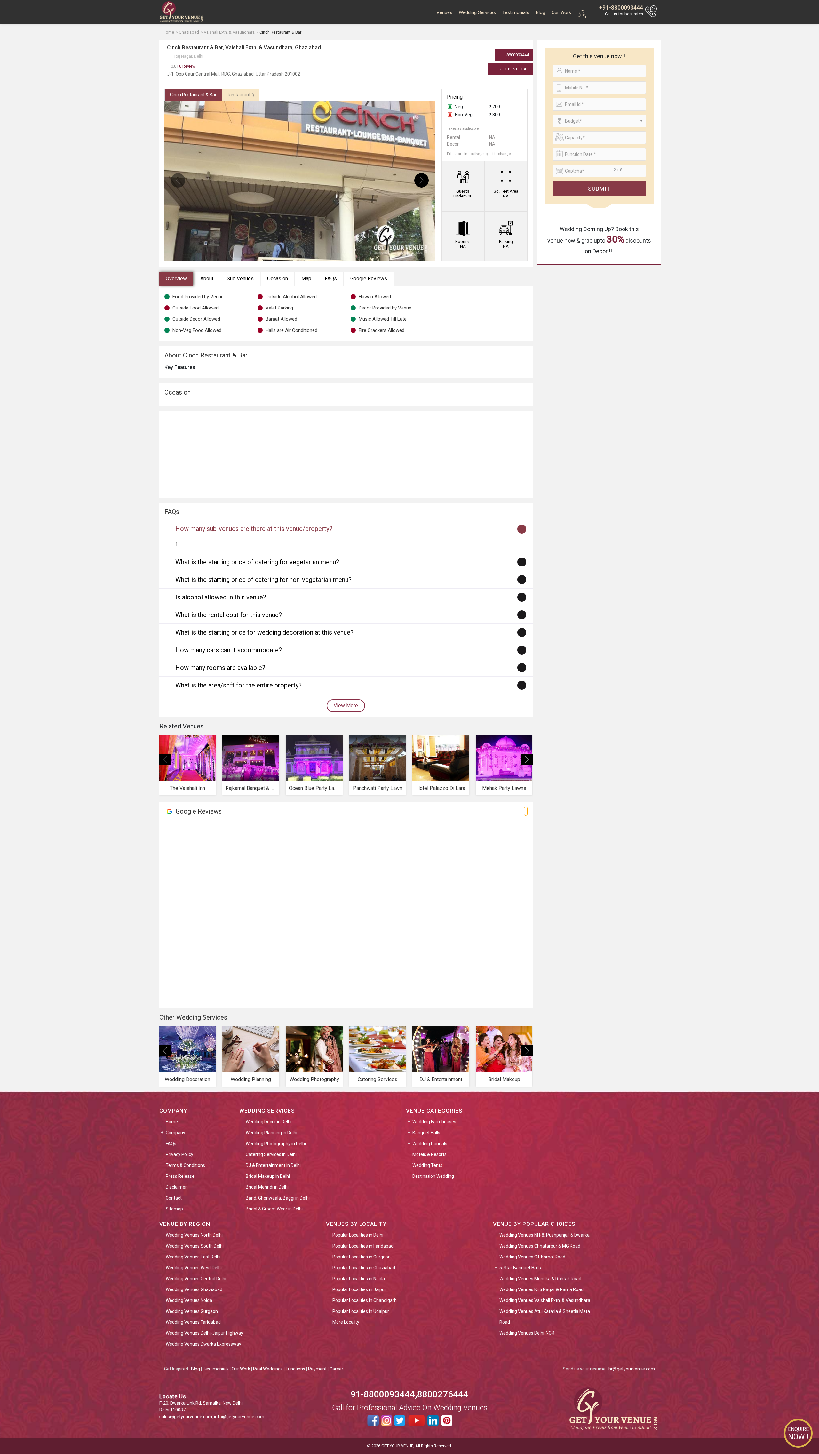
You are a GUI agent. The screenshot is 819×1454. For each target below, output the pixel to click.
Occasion (277, 279)
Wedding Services (477, 12)
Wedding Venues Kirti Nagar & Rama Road (541, 1289)
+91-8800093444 (621, 7)
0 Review (183, 66)
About (206, 279)
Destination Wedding (433, 1176)
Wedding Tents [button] (427, 1165)
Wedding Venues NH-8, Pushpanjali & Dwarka (544, 1235)
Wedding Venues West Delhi (194, 1267)
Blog (540, 12)
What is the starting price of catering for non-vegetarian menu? (263, 579)
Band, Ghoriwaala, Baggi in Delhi (278, 1198)
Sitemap (174, 1208)
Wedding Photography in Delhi (276, 1143)
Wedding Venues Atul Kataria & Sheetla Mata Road (544, 1317)
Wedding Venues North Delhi (194, 1235)
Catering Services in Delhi (271, 1154)
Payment (317, 1368)
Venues (444, 12)
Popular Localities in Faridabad (363, 1246)
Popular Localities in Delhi (357, 1235)
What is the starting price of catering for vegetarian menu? (257, 562)
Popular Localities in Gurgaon (361, 1256)
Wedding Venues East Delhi (193, 1256)
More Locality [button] (345, 1322)
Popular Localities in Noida (358, 1278)
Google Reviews (368, 279)
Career (336, 1368)
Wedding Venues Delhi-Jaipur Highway (204, 1333)
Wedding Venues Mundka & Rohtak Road (540, 1278)
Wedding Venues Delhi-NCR (526, 1333)
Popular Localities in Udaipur (360, 1311)
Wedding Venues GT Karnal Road (532, 1256)
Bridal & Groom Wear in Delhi (274, 1208)
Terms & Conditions (185, 1165)
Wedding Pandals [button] (429, 1143)
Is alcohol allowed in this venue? (220, 597)
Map (306, 279)
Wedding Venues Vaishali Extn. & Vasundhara (544, 1300)
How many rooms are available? (220, 667)
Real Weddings (268, 1368)
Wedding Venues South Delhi (195, 1246)
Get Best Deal (514, 69)
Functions (295, 1368)
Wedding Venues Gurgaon (192, 1311)
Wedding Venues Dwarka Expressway (203, 1343)
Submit (599, 188)
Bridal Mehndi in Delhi (267, 1187)
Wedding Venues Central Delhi (196, 1278)
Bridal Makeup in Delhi (268, 1176)
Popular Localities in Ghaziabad (363, 1267)
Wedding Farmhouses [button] (434, 1121)
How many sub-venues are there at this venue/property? (253, 529)
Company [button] (175, 1132)
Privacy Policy (179, 1154)
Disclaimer (176, 1187)
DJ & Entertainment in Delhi (273, 1165)
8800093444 (517, 54)
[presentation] (178, 180)
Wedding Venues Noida (189, 1300)
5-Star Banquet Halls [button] (520, 1267)
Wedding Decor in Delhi (268, 1121)
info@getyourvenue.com (239, 1416)
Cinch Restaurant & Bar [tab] (193, 94)
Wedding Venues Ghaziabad (194, 1289)
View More (346, 706)
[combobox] (599, 121)
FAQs (331, 279)
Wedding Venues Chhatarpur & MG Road (539, 1246)
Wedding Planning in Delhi (271, 1132)
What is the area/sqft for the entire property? (238, 685)
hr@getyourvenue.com (631, 1368)
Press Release (180, 1176)
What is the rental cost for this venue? (228, 615)
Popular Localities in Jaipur (359, 1289)
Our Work (561, 12)
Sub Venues (240, 279)
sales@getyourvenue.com (185, 1416)
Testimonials (515, 12)
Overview (176, 279)
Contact (174, 1198)
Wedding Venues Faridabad (193, 1322)
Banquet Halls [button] (426, 1132)
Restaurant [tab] (241, 94)
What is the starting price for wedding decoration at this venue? (264, 632)
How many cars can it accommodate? (228, 650)
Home (172, 1121)
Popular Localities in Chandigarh (364, 1300)
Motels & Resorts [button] (429, 1154)
